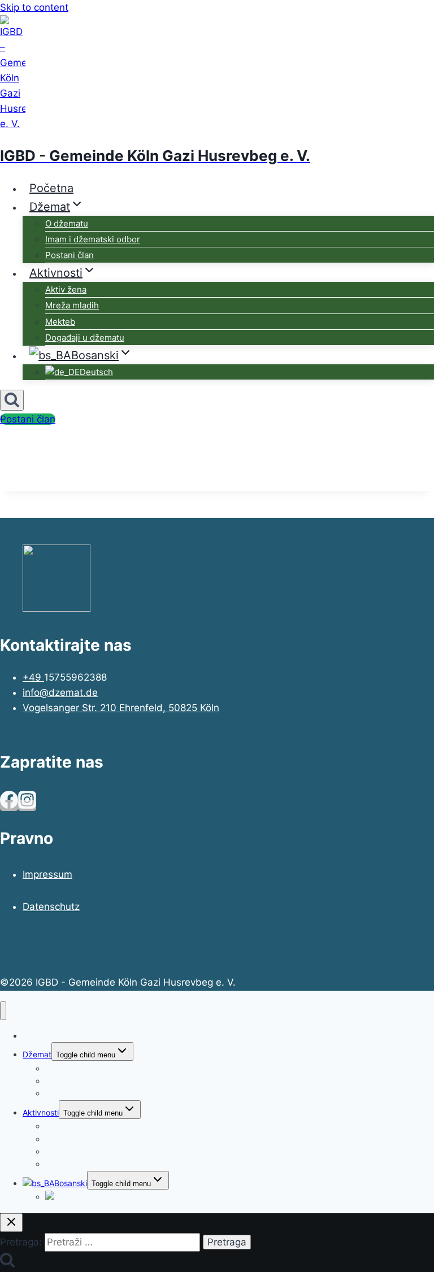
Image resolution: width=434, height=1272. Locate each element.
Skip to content (34, 7)
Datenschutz (51, 906)
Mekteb (60, 321)
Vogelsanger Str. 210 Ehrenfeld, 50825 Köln (121, 707)
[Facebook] (9, 805)
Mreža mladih (72, 305)
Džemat (37, 1054)
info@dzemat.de (60, 692)
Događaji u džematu (84, 337)
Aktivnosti (41, 1112)
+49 (33, 677)
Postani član (69, 255)
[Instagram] (27, 805)
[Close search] (11, 1222)
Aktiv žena (65, 289)
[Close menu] (3, 1010)
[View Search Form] (12, 400)
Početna (51, 188)
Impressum (47, 874)
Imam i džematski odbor (92, 239)
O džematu (66, 223)
